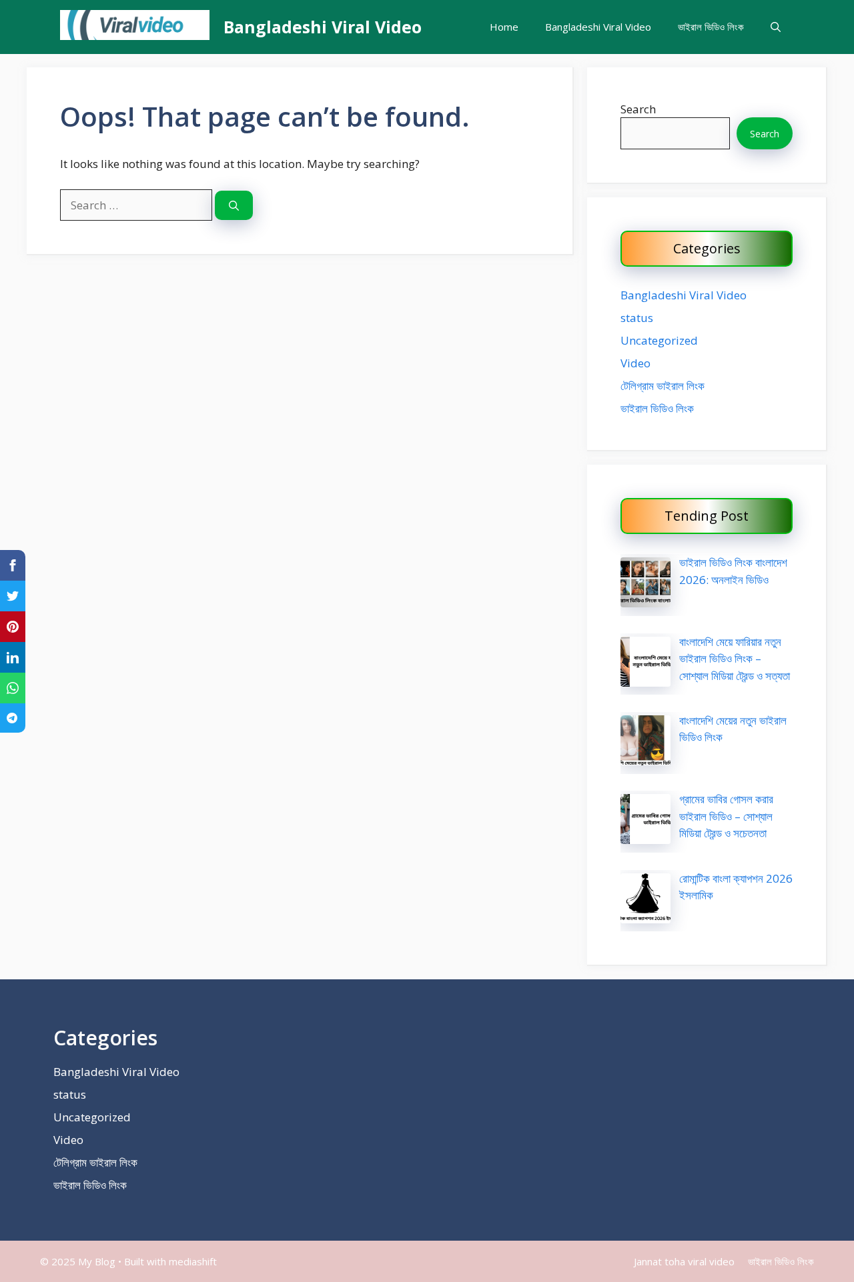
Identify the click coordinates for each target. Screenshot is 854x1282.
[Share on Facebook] (12, 565)
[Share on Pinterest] (12, 626)
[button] (775, 27)
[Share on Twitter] (12, 596)
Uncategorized (659, 340)
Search (638, 109)
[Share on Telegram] (12, 718)
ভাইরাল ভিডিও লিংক (711, 26)
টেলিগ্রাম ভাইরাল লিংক (662, 385)
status (636, 317)
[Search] (234, 206)
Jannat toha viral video (684, 1261)
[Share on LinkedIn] (12, 657)
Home (504, 26)
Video (635, 363)
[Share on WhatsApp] (12, 688)
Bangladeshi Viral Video (323, 26)
